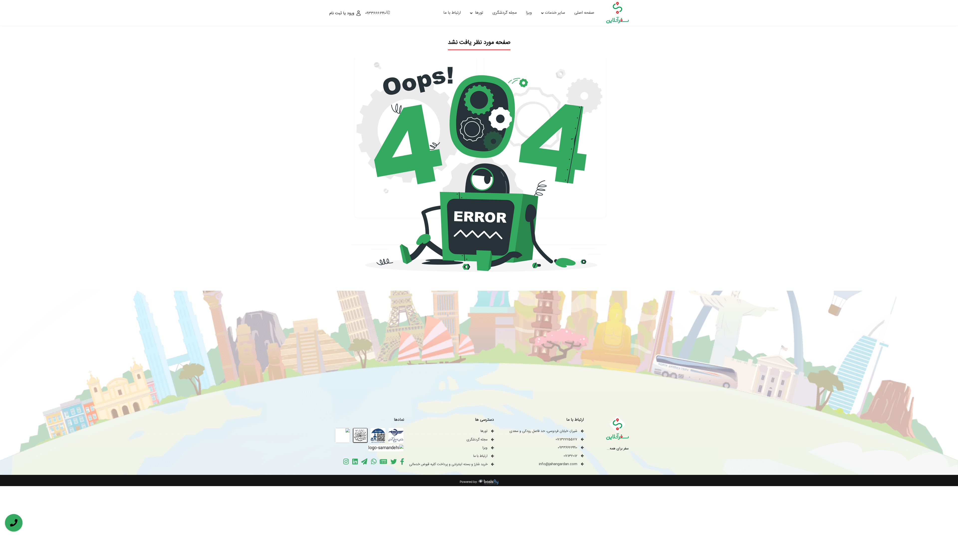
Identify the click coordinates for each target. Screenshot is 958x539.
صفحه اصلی (584, 12)
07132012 (570, 456)
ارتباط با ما (452, 12)
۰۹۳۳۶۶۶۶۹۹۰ (375, 13)
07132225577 (566, 439)
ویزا (529, 12)
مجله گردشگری (504, 12)
